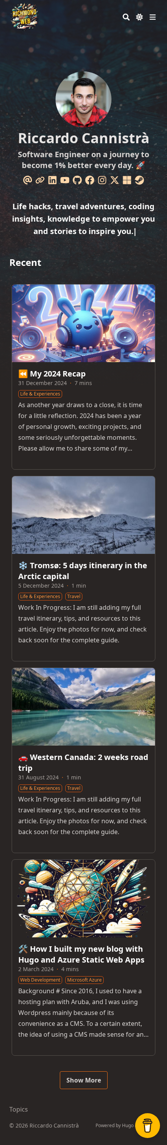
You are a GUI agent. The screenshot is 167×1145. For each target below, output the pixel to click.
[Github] (77, 180)
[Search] (126, 17)
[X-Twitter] (114, 180)
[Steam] (139, 180)
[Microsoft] (127, 180)
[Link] (40, 180)
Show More (83, 1080)
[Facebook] (90, 180)
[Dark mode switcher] (139, 17)
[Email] (27, 180)
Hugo (128, 1125)
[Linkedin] (52, 180)
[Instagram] (102, 180)
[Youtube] (65, 180)
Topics (18, 1109)
